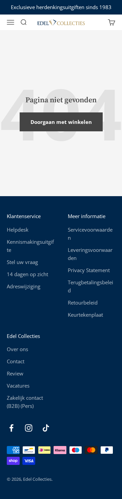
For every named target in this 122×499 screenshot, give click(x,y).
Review (15, 373)
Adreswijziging (23, 286)
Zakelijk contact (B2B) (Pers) (25, 401)
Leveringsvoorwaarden (90, 253)
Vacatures (18, 385)
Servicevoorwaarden (90, 233)
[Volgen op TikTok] (45, 427)
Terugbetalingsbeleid (90, 286)
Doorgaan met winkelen (61, 122)
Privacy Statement (89, 270)
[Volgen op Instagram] (28, 427)
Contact (15, 361)
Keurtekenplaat (85, 314)
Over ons (17, 349)
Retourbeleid (83, 302)
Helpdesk (17, 229)
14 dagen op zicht (27, 274)
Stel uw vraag (22, 262)
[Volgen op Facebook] (11, 427)
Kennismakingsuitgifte (30, 245)
